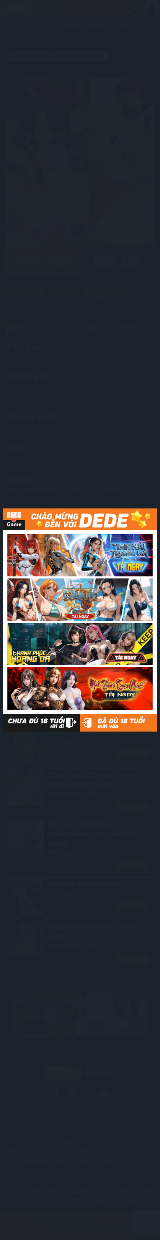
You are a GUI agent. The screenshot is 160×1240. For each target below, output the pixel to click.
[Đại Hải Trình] (80, 599)
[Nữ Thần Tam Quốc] (80, 688)
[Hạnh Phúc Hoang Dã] (80, 644)
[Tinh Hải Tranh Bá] (80, 555)
